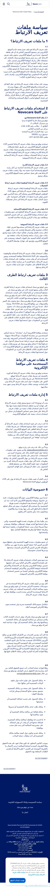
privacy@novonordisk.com (29, 673)
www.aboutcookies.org (37, 450)
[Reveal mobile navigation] (4, 4)
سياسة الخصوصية (34, 875)
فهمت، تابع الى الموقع (17, 880)
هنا (5, 651)
